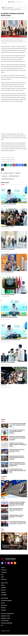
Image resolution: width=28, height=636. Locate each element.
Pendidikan (4, 594)
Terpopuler (4, 572)
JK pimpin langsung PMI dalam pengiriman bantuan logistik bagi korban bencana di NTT (17, 504)
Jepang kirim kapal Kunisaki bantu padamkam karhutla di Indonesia (16, 457)
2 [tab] (12, 550)
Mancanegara (4, 598)
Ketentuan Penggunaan (7, 613)
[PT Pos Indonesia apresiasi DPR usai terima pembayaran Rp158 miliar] (4, 425)
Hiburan (3, 603)
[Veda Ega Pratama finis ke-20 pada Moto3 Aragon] (4, 451)
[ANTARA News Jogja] (15, 1)
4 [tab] (16, 550)
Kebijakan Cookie (5, 618)
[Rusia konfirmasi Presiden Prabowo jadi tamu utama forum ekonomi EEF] (14, 194)
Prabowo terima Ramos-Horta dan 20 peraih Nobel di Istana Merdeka (13, 248)
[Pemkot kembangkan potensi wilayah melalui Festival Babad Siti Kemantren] (4, 464)
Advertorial (4, 605)
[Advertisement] (14, 118)
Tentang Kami (4, 620)
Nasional (3, 607)
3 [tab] (14, 550)
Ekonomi (10, 7)
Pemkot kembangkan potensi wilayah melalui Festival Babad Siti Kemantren (17, 464)
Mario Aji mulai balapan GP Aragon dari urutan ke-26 (16, 509)
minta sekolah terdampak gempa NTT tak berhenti (12, 384)
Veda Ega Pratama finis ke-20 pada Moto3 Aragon (12, 497)
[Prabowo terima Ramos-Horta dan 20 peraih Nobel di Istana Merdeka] (14, 239)
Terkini (3, 419)
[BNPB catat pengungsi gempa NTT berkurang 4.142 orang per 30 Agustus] (4, 438)
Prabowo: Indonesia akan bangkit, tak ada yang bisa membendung (12, 361)
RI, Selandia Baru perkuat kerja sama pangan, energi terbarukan (17, 522)
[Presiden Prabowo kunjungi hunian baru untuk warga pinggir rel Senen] (14, 217)
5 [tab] (18, 550)
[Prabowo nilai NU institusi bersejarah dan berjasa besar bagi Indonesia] (14, 307)
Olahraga (3, 592)
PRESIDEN (17, 173)
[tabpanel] (14, 541)
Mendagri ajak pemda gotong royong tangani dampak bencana (17, 431)
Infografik (3, 610)
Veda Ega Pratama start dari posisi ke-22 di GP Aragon (16, 516)
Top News (4, 476)
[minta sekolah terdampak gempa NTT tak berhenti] (14, 375)
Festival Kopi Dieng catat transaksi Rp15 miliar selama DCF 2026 (17, 471)
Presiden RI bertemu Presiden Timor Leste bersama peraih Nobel (12, 271)
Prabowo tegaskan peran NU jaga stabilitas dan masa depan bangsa (13, 293)
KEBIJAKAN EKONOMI (14, 176)
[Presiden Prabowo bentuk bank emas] (14, 488)
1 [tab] (10, 550)
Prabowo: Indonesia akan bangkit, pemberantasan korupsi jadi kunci (10, 339)
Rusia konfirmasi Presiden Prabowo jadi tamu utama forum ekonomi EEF (13, 203)
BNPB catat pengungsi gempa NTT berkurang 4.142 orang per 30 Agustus (17, 438)
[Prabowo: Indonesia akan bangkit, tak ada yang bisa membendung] (14, 352)
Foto (2, 529)
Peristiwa (3, 587)
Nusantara (3, 579)
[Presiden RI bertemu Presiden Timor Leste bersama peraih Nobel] (14, 262)
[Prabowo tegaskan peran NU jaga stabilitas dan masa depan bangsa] (14, 285)
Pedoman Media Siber (6, 623)
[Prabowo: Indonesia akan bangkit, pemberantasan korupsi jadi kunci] (14, 330)
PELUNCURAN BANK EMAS (8, 178)
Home (5, 7)
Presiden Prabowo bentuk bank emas (11, 9)
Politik (2, 585)
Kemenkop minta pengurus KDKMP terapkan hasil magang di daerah (17, 444)
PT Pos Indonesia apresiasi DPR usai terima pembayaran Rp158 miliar (17, 425)
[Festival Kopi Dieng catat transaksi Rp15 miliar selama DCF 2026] (4, 471)
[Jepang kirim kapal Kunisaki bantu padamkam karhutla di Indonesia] (4, 458)
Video (2, 577)
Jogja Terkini (4, 582)
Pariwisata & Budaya (6, 600)
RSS (2, 625)
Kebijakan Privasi (5, 616)
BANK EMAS (4, 176)
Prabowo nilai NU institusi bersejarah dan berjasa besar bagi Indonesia (12, 316)
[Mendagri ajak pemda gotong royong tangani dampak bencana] (4, 432)
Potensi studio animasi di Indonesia (11, 546)
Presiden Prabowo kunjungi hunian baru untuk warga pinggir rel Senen (13, 225)
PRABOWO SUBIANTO (9, 173)
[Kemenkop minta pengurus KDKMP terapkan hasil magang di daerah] (4, 445)
